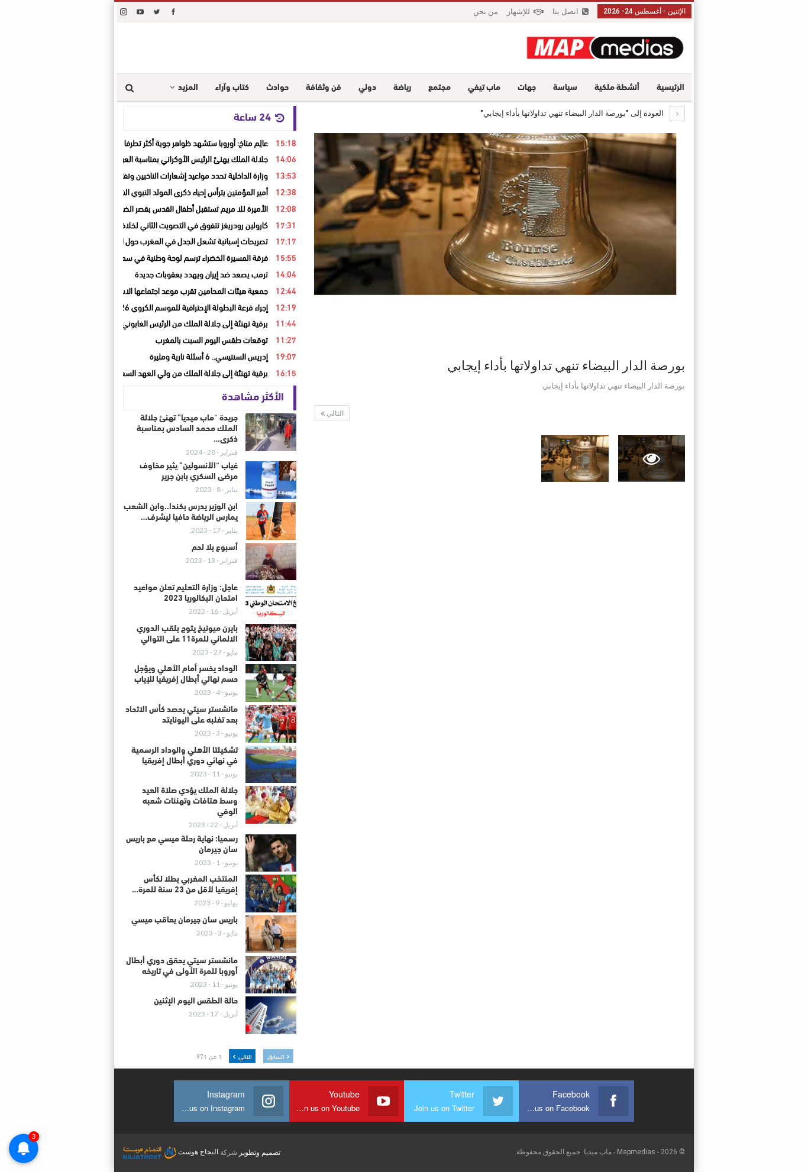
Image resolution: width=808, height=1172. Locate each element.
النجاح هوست (197, 1152)
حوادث (277, 87)
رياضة (402, 87)
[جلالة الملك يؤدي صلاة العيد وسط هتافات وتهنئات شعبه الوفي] (270, 805)
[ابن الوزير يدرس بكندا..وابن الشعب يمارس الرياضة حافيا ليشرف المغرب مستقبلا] (270, 521)
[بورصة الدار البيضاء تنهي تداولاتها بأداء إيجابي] (574, 458)
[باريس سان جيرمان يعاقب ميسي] (270, 934)
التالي (334, 413)
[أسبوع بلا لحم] (270, 562)
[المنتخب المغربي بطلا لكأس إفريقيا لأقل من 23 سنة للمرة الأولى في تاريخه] (270, 893)
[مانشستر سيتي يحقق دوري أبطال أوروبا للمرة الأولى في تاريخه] (270, 975)
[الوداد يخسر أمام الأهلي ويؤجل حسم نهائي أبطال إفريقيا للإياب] (270, 683)
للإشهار (518, 11)
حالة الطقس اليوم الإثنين (196, 1001)
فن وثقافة (323, 87)
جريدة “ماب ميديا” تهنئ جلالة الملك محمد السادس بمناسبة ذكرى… (187, 429)
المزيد (188, 87)
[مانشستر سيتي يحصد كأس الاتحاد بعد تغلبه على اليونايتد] (270, 724)
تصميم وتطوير (259, 1152)
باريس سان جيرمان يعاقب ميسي (184, 920)
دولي (367, 87)
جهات (527, 87)
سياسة (565, 87)
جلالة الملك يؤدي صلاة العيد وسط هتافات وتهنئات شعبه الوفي (190, 801)
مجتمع (439, 87)
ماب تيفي (484, 87)
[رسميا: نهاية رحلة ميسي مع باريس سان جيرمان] (270, 853)
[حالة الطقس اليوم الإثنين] (270, 1015)
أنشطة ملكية (616, 87)
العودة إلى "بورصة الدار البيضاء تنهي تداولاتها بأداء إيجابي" (572, 113)
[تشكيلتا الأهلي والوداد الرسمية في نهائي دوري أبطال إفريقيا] (270, 765)
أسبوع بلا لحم (215, 547)
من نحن (485, 11)
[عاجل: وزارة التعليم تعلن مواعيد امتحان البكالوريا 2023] (270, 602)
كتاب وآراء (232, 87)
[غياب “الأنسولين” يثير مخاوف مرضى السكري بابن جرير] (270, 480)
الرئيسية (670, 87)
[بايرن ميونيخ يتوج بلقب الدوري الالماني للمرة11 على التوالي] (270, 643)
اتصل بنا (565, 11)
